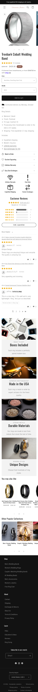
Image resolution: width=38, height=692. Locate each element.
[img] (7, 242)
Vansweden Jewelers (15, 684)
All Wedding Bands (11, 575)
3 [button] (19, 311)
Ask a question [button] (19, 225)
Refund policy (30, 684)
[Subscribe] (29, 655)
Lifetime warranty (10, 146)
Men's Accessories (11, 579)
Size (3, 76)
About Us (8, 611)
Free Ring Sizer (10, 587)
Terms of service (26, 687)
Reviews (7, 638)
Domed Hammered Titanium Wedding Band (18, 285)
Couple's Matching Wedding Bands (25, 544)
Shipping (7, 603)
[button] (4, 7)
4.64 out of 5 (24, 203)
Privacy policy (14, 687)
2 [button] (16, 311)
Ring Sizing (8, 642)
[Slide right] (23, 49)
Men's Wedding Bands (12, 564)
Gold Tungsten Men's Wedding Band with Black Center (9, 502)
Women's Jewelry (10, 583)
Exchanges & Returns (12, 607)
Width (3, 86)
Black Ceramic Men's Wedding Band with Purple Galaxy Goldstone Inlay (25, 502)
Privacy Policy (9, 618)
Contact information (26, 690)
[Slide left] (14, 49)
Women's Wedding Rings (13, 568)
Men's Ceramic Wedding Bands (9, 544)
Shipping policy (12, 690)
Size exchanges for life (12, 149)
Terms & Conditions (11, 614)
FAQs (6, 631)
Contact (7, 599)
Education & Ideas (11, 635)
